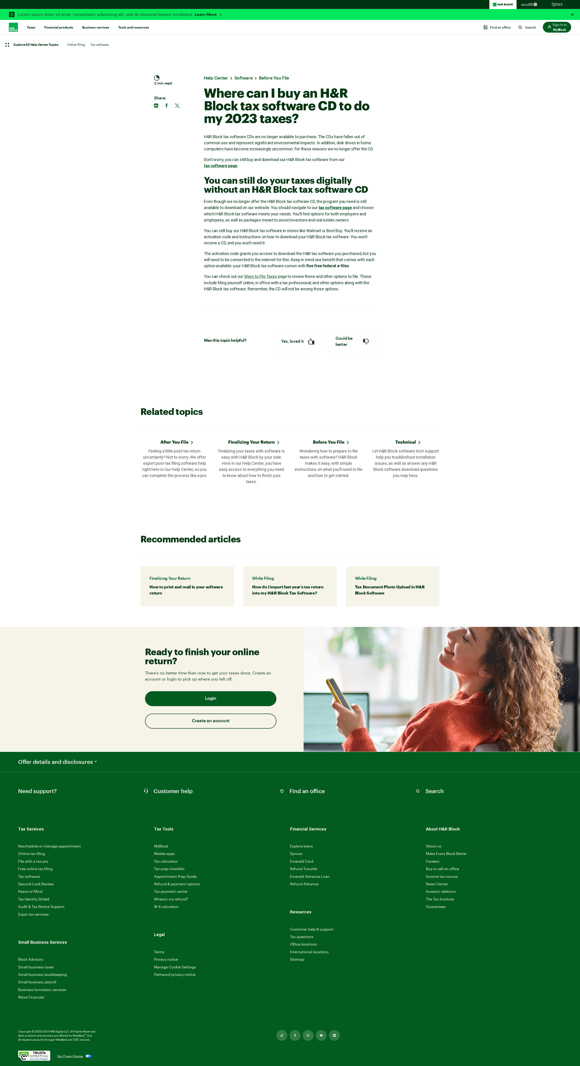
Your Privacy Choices (70, 1056)
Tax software (99, 44)
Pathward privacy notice (175, 974)
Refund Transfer (303, 868)
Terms (159, 952)
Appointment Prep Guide (175, 876)
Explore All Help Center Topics (36, 44)
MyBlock (161, 846)
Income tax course (442, 876)
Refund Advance (304, 884)
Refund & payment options (177, 884)
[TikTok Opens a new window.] (281, 1035)
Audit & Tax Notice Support (41, 906)
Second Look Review (36, 884)
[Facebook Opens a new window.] (295, 1035)
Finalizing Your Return (251, 442)
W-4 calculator (166, 906)
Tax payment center (171, 891)
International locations (309, 952)
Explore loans (301, 846)
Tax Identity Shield (33, 899)
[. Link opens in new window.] (34, 1056)
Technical (405, 442)
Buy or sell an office (442, 868)
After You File (174, 442)
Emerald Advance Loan (310, 876)
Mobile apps (164, 853)
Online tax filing (31, 853)
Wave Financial (31, 997)
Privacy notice (166, 959)
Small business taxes (36, 967)
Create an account (211, 721)
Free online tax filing (35, 868)
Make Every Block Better (446, 853)
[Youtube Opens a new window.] (321, 1035)
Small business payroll (37, 982)
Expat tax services (33, 914)
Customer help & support (312, 929)
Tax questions (302, 936)
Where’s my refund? (171, 899)
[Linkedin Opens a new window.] (334, 1035)
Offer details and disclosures (55, 762)
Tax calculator (166, 861)
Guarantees (436, 906)
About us (434, 846)
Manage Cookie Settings (175, 967)
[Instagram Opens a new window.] (308, 1035)
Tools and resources (133, 27)
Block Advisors (30, 959)
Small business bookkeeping (42, 974)
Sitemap (297, 959)
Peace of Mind (30, 891)
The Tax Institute (440, 899)
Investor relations (441, 891)
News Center (437, 884)
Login (210, 698)
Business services (95, 27)
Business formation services (42, 989)
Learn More (206, 14)
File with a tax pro (33, 861)
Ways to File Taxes (260, 276)
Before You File (328, 442)
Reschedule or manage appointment (49, 846)
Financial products (58, 27)
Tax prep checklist (169, 868)
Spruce (296, 853)
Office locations (303, 944)
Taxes (31, 27)
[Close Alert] (572, 14)
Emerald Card (301, 861)
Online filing (76, 44)
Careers (432, 861)
